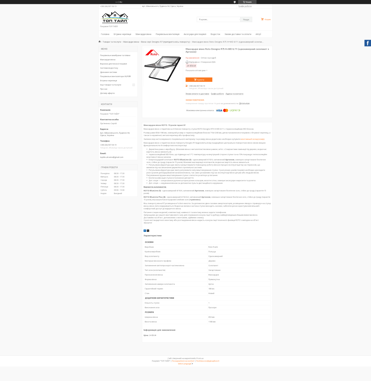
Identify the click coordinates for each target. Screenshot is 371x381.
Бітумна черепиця (122, 34)
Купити (200, 79)
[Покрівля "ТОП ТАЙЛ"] (114, 17)
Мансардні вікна (143, 34)
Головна (105, 34)
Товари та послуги (112, 42)
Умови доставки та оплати (238, 34)
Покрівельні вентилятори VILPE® (115, 76)
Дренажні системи (108, 72)
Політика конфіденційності (207, 361)
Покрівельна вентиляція (167, 34)
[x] (148, 231)
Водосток (215, 34)
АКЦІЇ (258, 34)
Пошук (246, 19)
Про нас (103, 89)
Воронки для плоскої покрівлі (113, 63)
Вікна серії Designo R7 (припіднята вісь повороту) (165, 42)
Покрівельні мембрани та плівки (115, 55)
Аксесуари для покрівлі (195, 34)
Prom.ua (200, 358)
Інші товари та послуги (110, 84)
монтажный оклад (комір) (252, 139)
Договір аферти (107, 93)
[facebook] (145, 231)
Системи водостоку (109, 68)
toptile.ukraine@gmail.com (111, 157)
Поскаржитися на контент (183, 361)
